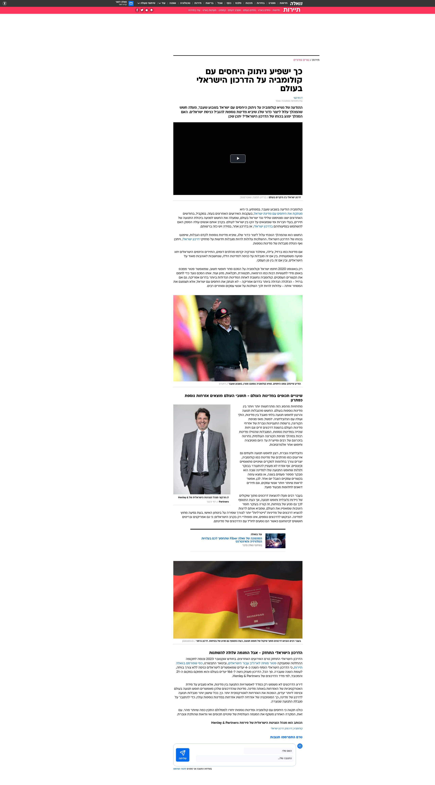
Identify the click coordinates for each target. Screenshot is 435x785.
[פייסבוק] (137, 10)
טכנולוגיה (185, 3)
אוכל (220, 3)
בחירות (261, 3)
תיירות (198, 3)
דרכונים (288, 729)
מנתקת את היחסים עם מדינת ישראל (278, 214)
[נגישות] (5, 3)
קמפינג (222, 10)
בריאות (209, 3)
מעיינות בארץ (209, 10)
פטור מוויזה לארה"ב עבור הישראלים (252, 663)
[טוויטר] (142, 10)
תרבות (249, 3)
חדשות (284, 3)
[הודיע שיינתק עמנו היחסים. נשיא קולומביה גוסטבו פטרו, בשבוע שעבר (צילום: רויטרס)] (237, 341)
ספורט (272, 3)
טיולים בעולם (249, 10)
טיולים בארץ (264, 10)
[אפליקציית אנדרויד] (151, 10)
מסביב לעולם (234, 10)
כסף (229, 3)
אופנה (172, 3)
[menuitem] (282, 3)
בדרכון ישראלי (263, 226)
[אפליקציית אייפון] (147, 10)
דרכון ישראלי (191, 239)
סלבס (238, 3)
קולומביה (297, 729)
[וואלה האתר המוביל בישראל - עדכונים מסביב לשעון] (296, 3)
